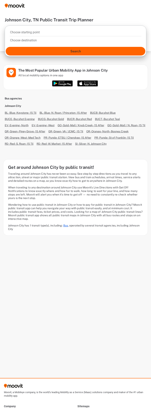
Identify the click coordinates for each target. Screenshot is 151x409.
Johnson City (13, 105)
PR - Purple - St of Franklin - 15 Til (114, 137)
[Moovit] (15, 6)
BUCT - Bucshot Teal (107, 119)
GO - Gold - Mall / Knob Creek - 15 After (81, 125)
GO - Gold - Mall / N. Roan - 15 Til (126, 125)
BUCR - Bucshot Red (79, 119)
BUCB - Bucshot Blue (103, 112)
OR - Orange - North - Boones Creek (107, 131)
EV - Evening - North (17, 125)
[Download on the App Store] (87, 83)
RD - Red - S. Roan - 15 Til (19, 143)
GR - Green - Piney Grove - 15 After (25, 131)
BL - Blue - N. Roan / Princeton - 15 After (63, 112)
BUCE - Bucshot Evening (20, 119)
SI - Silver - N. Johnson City (91, 143)
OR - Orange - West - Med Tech (23, 137)
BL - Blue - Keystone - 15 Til (20, 112)
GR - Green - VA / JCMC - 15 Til (65, 131)
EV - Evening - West (43, 125)
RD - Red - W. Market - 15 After (54, 143)
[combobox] (75, 33)
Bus (65, 225)
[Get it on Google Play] (62, 83)
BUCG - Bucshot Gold (51, 119)
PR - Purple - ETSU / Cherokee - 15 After (67, 137)
